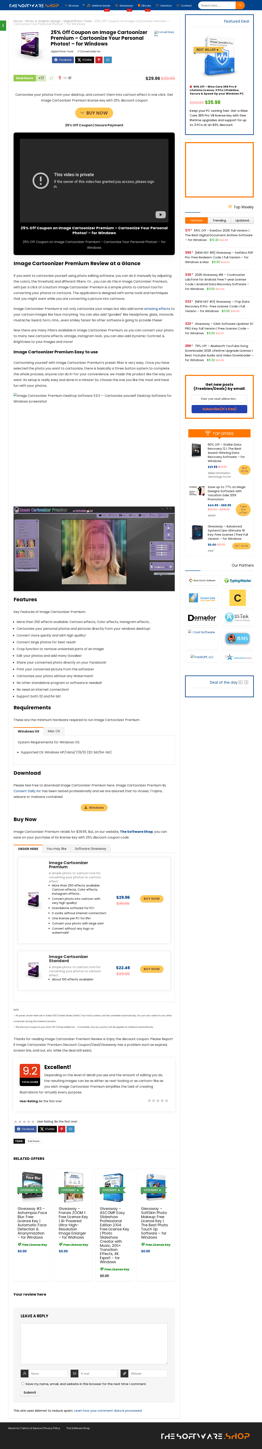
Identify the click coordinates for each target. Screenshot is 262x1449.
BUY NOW (97, 113)
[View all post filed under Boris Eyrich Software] (202, 580)
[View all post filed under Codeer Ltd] (238, 597)
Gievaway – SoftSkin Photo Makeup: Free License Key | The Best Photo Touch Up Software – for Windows (154, 1223)
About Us (13, 1428)
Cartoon (34, 1141)
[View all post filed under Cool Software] (202, 638)
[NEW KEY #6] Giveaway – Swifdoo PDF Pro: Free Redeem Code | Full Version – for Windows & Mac (219, 257)
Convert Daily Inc (90, 51)
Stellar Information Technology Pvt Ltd (219, 474)
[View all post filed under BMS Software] (238, 638)
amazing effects (157, 308)
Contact (186, 6)
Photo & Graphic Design (43, 21)
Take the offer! (243, 509)
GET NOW (241, 546)
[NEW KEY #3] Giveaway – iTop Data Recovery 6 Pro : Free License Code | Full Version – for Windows (217, 306)
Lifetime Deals (100, 7)
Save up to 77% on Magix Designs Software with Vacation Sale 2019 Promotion (226, 493)
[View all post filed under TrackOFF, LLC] (202, 656)
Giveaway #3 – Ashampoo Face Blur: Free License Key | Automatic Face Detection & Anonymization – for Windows (32, 1223)
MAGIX (211, 515)
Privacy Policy (51, 1428)
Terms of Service (31, 1428)
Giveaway (126, 7)
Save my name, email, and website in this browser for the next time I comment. (86, 1384)
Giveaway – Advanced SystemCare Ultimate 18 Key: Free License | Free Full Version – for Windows (228, 532)
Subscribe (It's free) (219, 409)
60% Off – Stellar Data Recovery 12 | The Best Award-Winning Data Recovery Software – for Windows (226, 452)
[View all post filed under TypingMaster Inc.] (238, 580)
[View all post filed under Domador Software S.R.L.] (202, 617)
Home (18, 21)
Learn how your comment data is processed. (108, 1410)
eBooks (146, 7)
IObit (210, 550)
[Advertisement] (219, 169)
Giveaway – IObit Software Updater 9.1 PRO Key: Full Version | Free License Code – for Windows (219, 328)
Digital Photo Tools (77, 21)
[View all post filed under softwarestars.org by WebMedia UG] (238, 656)
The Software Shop (136, 831)
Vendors (166, 6)
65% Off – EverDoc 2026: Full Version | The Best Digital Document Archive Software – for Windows (219, 235)
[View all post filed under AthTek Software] (238, 617)
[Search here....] (240, 5)
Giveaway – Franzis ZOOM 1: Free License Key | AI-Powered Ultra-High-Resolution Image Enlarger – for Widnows (73, 1223)
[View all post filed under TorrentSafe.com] (202, 597)
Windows (96, 808)
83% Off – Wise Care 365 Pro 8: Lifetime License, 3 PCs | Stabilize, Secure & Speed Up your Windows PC (217, 90)
